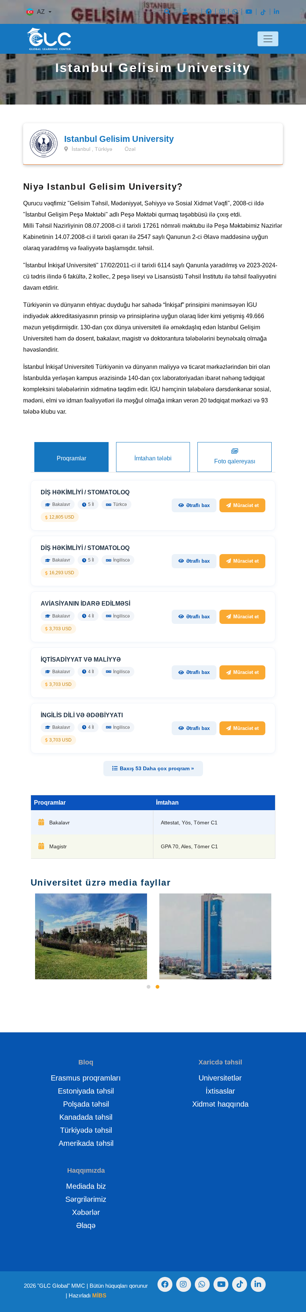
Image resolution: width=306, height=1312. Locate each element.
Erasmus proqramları (86, 1078)
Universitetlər (220, 1078)
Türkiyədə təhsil (86, 1130)
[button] (148, 987)
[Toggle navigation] (267, 38)
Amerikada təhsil (86, 1143)
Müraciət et (246, 505)
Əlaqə (86, 1225)
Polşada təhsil (86, 1104)
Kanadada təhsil (85, 1117)
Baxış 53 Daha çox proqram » (157, 768)
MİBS (99, 1295)
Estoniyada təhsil (86, 1091)
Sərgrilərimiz (85, 1199)
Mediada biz (86, 1186)
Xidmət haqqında (220, 1104)
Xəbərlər (86, 1212)
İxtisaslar (220, 1091)
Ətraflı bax (198, 505)
